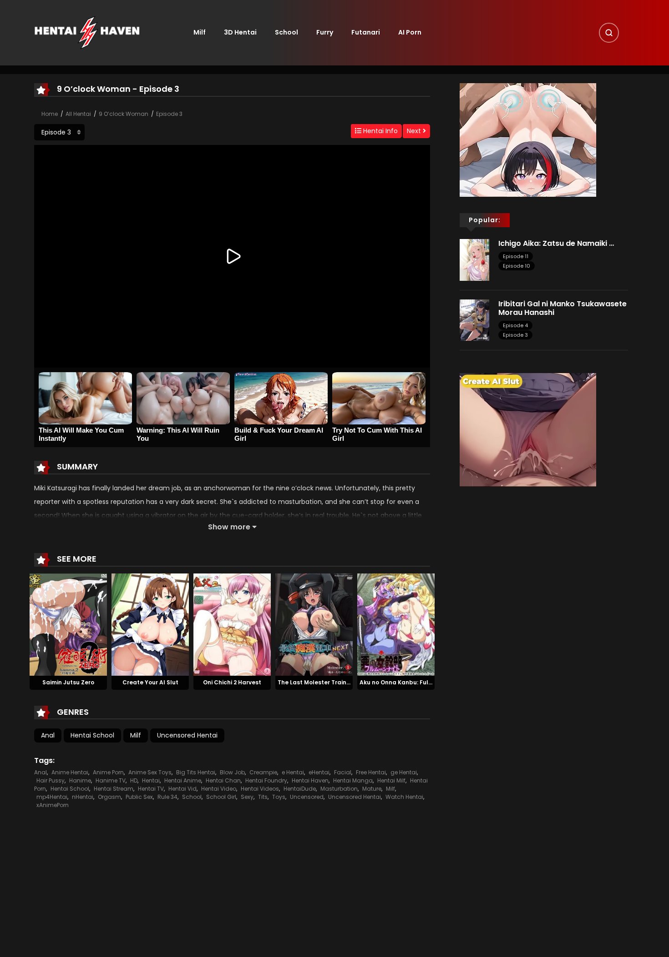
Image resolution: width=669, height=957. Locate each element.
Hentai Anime (182, 780)
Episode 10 (516, 265)
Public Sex (139, 797)
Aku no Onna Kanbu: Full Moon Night (412, 682)
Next (415, 130)
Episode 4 (515, 325)
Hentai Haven (310, 780)
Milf (199, 32)
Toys (278, 797)
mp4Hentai (51, 797)
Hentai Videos (260, 789)
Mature (371, 789)
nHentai (82, 797)
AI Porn (409, 32)
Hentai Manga (353, 780)
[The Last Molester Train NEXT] (314, 623)
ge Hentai (403, 772)
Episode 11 (515, 256)
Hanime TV (111, 780)
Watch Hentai (404, 797)
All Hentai (78, 114)
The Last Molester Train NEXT (320, 682)
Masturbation (339, 789)
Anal (48, 735)
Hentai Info (379, 130)
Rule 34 (167, 797)
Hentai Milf (391, 780)
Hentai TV (151, 789)
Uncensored (307, 797)
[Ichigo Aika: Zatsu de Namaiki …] (474, 259)
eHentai (319, 772)
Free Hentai (371, 772)
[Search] (609, 33)
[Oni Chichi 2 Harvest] (232, 623)
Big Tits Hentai (195, 772)
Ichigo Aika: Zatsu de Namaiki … (556, 243)
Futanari (365, 32)
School (286, 32)
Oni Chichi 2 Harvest (232, 682)
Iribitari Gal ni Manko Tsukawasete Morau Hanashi (562, 308)
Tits (263, 797)
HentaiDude (300, 789)
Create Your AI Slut (150, 682)
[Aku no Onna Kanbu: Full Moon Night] (396, 623)
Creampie (263, 772)
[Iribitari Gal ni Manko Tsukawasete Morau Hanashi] (474, 319)
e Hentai (293, 772)
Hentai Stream (113, 789)
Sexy (247, 797)
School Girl (221, 797)
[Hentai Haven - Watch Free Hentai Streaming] (87, 32)
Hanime (80, 780)
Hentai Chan (223, 780)
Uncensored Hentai (187, 735)
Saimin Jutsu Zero (68, 682)
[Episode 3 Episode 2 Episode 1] (59, 132)
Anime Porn (108, 772)
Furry (324, 32)
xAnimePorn (52, 805)
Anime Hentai (69, 772)
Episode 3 (169, 114)
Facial (342, 772)
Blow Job (232, 772)
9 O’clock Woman (123, 114)
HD (133, 780)
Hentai (151, 780)
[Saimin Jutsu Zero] (68, 623)
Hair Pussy (50, 780)
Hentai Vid (182, 789)
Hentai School (92, 735)
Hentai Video (218, 789)
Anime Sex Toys (150, 772)
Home (49, 114)
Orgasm (109, 797)
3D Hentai (240, 32)
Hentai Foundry (266, 780)
